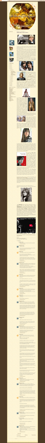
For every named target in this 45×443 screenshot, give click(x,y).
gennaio (11, 81)
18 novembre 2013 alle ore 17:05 (22, 293)
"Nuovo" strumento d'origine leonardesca (13, 71)
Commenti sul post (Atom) (22, 436)
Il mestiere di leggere (11, 92)
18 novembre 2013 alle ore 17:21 (22, 299)
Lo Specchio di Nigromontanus (12, 96)
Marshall (10, 97)
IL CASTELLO (10, 90)
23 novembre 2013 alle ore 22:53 (22, 431)
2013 (10, 68)
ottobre (11, 75)
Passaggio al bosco (11, 99)
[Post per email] (24, 238)
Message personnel (28, 79)
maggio (11, 78)
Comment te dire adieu (30, 84)
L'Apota (10, 95)
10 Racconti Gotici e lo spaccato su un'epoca (13, 74)
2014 (10, 67)
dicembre (12, 69)
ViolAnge (10, 100)
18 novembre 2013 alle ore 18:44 (22, 381)
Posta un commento (19, 433)
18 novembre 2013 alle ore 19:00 (22, 416)
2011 (10, 83)
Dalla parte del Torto (11, 88)
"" (26, 81)
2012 (10, 82)
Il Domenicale (10, 91)
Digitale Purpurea (11, 89)
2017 (10, 65)
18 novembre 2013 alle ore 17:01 (22, 286)
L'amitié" (30, 74)
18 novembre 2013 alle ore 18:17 (22, 332)
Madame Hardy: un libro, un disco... (13, 73)
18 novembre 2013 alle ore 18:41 (22, 376)
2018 (10, 64)
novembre (12, 70)
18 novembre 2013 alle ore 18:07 (22, 315)
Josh (20, 251)
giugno (11, 77)
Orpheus (10, 98)
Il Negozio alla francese (11, 93)
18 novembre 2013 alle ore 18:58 (22, 410)
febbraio (11, 80)
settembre (12, 76)
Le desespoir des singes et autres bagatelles (26, 177)
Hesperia (21, 245)
